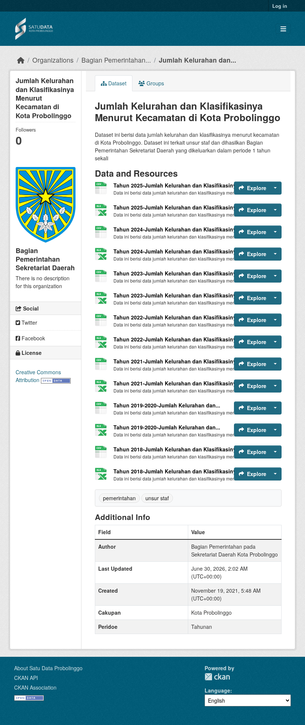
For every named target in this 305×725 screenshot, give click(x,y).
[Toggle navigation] (283, 28)
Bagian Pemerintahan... (116, 59)
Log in (279, 5)
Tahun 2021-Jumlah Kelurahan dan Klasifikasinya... (178, 361)
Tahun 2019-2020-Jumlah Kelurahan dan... (166, 405)
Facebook (32, 338)
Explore (256, 188)
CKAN (217, 677)
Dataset (116, 83)
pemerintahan (119, 498)
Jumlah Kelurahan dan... (197, 59)
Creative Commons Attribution (38, 376)
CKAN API (26, 677)
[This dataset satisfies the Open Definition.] (56, 380)
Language (217, 690)
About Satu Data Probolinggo (48, 668)
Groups (154, 83)
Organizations (53, 59)
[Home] (21, 59)
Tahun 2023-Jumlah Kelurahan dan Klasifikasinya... (178, 273)
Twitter (28, 322)
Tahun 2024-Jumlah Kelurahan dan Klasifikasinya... (178, 229)
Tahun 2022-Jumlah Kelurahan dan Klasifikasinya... (178, 317)
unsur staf (157, 498)
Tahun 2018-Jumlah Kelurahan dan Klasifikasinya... (178, 449)
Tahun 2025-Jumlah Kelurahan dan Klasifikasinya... (178, 185)
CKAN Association (35, 687)
